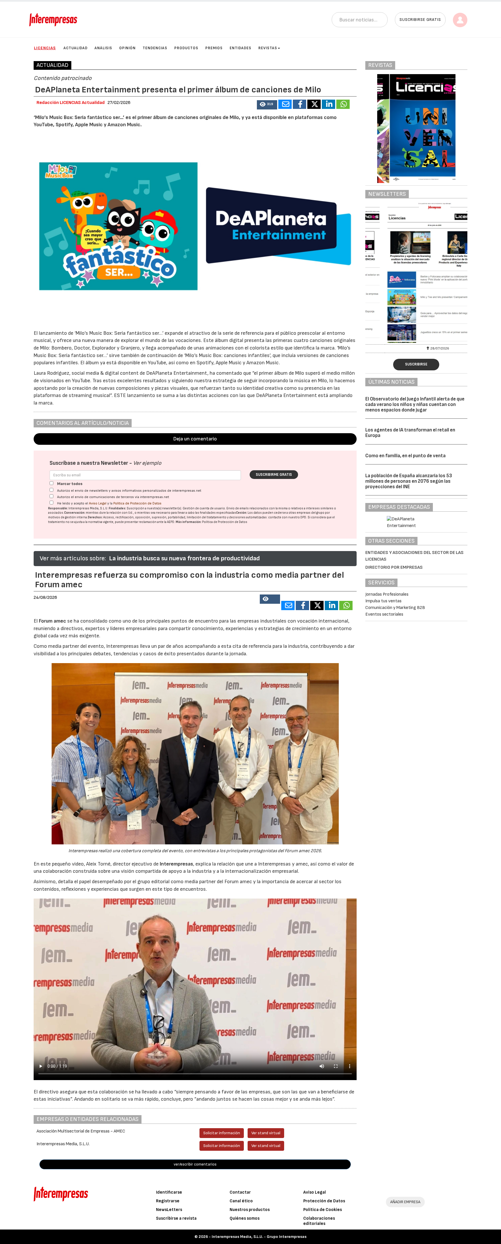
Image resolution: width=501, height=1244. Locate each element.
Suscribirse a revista (176, 1218)
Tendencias (155, 48)
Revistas (267, 48)
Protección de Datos (324, 1201)
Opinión (127, 48)
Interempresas (176, 864)
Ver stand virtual (265, 1132)
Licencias (45, 47)
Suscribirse (416, 364)
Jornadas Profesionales (387, 594)
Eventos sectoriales (384, 614)
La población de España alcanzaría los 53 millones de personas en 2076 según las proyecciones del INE (408, 481)
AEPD (170, 522)
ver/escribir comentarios (195, 1164)
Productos (186, 48)
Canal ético (241, 1201)
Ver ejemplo (147, 463)
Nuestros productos (250, 1209)
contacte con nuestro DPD (287, 517)
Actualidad (75, 48)
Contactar (240, 1192)
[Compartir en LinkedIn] (328, 104)
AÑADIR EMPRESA (405, 1201)
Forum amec (52, 621)
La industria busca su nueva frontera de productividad (184, 558)
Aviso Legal (97, 503)
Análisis (103, 48)
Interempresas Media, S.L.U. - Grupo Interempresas (259, 1236)
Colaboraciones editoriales (319, 1221)
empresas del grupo (310, 513)
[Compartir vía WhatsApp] (343, 104)
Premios (214, 48)
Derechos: (95, 517)
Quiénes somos (244, 1218)
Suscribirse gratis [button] (420, 19)
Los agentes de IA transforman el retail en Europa (410, 432)
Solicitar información (221, 1132)
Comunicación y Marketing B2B (395, 607)
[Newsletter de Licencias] (416, 273)
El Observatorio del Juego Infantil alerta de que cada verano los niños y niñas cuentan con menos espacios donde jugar (414, 404)
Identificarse (169, 1192)
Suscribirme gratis (274, 474)
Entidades (240, 48)
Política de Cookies (322, 1209)
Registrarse (167, 1201)
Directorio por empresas (394, 567)
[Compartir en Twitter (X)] (314, 104)
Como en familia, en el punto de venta (405, 456)
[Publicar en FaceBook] (299, 104)
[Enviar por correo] (285, 104)
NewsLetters (169, 1209)
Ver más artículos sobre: (73, 558)
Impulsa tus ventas (383, 601)
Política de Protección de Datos (137, 503)
